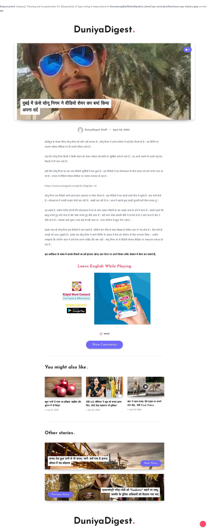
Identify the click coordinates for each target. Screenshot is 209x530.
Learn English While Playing (104, 266)
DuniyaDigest (103, 30)
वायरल (107, 334)
